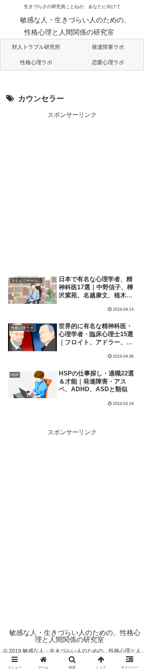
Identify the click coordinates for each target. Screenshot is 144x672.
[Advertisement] (72, 193)
